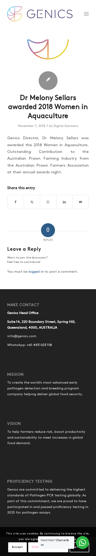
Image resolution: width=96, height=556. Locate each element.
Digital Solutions (66, 126)
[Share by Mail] (80, 202)
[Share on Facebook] (15, 202)
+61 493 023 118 (39, 345)
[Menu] (86, 13)
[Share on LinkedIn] (64, 202)
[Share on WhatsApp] (48, 202)
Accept (17, 547)
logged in (36, 271)
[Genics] (39, 14)
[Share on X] (32, 202)
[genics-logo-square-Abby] (48, 53)
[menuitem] (86, 13)
